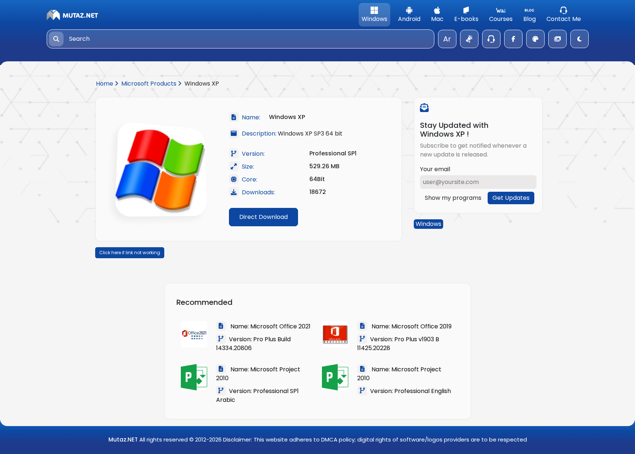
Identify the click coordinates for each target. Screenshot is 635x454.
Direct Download (263, 217)
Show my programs (453, 198)
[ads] (469, 39)
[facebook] (513, 39)
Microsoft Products (149, 83)
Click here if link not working (129, 252)
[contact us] (491, 39)
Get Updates (511, 198)
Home (105, 83)
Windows (428, 224)
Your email (435, 169)
